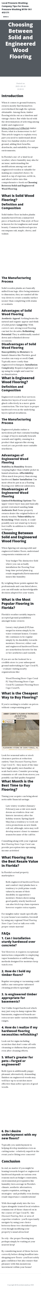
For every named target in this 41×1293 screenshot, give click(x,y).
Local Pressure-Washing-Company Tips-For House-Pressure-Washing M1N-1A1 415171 (17, 7)
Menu (5, 17)
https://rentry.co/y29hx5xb (15, 128)
